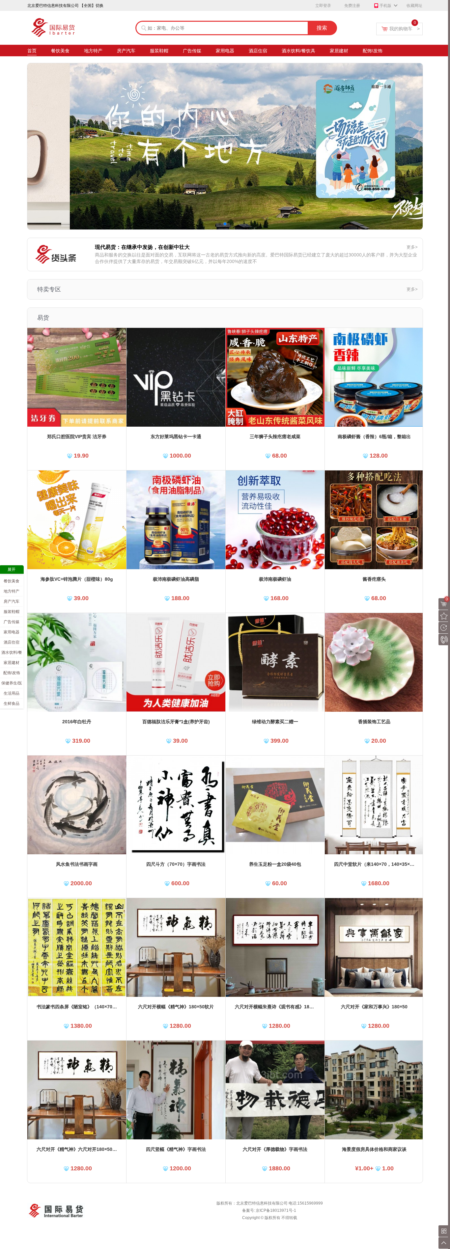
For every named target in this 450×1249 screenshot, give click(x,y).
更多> (412, 247)
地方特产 (93, 50)
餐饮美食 (60, 50)
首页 (32, 50)
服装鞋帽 (159, 50)
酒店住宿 (258, 50)
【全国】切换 (91, 5)
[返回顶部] (444, 1243)
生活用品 (11, 693)
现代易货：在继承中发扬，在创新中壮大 (142, 247)
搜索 (322, 28)
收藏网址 (414, 5)
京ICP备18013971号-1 (276, 1210)
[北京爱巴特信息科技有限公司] (63, 19)
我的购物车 (404, 28)
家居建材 (339, 50)
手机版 (385, 5)
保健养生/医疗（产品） (11, 684)
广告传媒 (192, 50)
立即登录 (323, 5)
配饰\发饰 (372, 50)
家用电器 (225, 50)
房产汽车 (126, 50)
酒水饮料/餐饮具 (298, 50)
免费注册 (352, 5)
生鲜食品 (11, 703)
